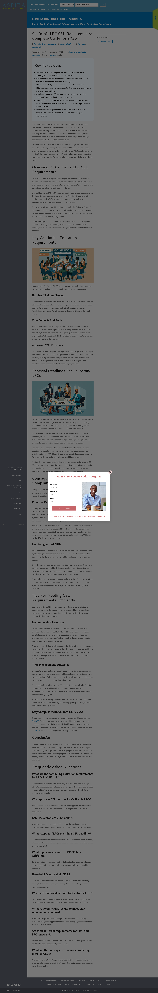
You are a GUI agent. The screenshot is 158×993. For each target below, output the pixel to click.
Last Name (53, 491)
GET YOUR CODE (64, 508)
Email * (52, 498)
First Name (53, 484)
